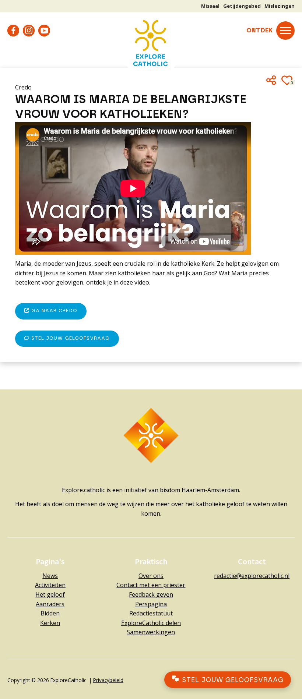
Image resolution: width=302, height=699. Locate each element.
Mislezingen (279, 6)
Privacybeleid (108, 680)
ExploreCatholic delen (151, 623)
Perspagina (151, 604)
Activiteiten (50, 585)
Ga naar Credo (53, 310)
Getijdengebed (242, 6)
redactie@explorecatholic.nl (251, 576)
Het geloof (50, 594)
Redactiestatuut (151, 613)
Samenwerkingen (151, 632)
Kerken (50, 623)
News (50, 576)
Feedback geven (151, 594)
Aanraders (50, 604)
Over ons (151, 576)
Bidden (50, 613)
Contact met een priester (150, 585)
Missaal (210, 6)
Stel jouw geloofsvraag (69, 338)
